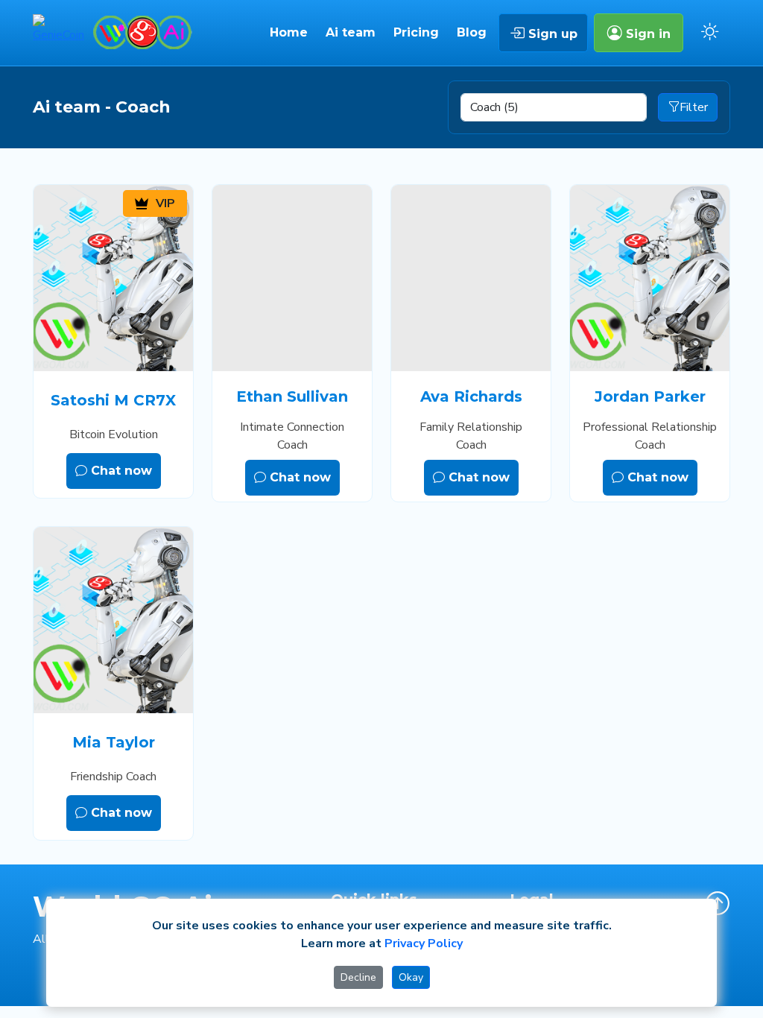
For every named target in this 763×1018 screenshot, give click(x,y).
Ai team (351, 32)
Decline (358, 977)
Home (289, 32)
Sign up (551, 34)
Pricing (416, 32)
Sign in (646, 34)
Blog (472, 32)
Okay (411, 977)
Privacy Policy (423, 943)
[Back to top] (717, 903)
